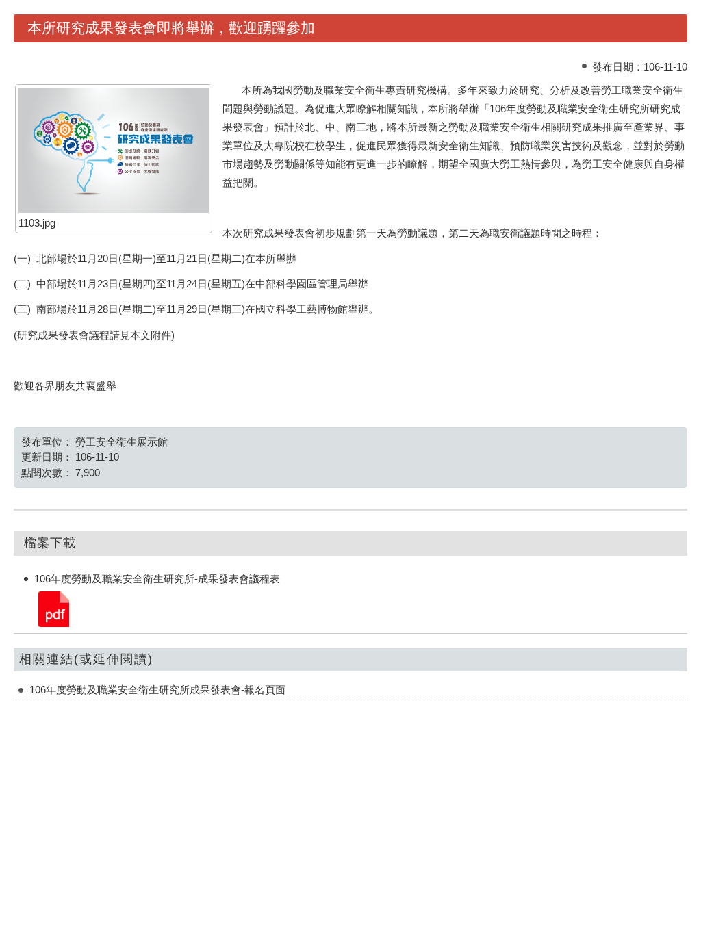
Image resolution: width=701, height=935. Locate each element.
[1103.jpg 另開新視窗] (114, 150)
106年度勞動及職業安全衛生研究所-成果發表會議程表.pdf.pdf (52, 608)
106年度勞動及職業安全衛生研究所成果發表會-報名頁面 (157, 689)
